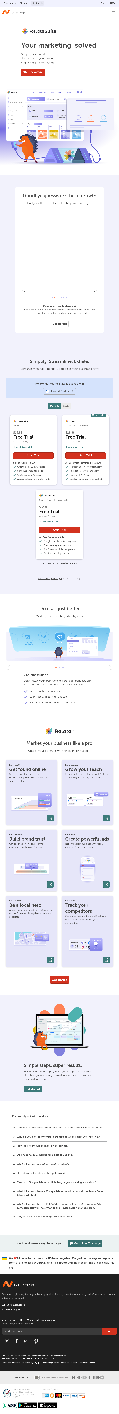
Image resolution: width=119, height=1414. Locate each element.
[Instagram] (26, 1341)
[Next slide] (111, 667)
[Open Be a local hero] (50, 960)
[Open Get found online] (50, 818)
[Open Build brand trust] (50, 884)
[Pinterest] (36, 1341)
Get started (59, 324)
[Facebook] (16, 1341)
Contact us (10, 3)
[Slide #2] (59, 667)
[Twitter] (6, 1341)
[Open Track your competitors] (106, 960)
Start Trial (33, 455)
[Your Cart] (102, 3)
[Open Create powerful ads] (106, 884)
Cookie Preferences (87, 1363)
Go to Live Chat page (87, 1243)
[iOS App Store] (47, 1405)
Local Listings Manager (50, 578)
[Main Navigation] (113, 12)
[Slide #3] (63, 667)
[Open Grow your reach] (106, 818)
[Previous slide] (8, 667)
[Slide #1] (56, 667)
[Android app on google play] (27, 1405)
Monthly (54, 406)
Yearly (66, 406)
